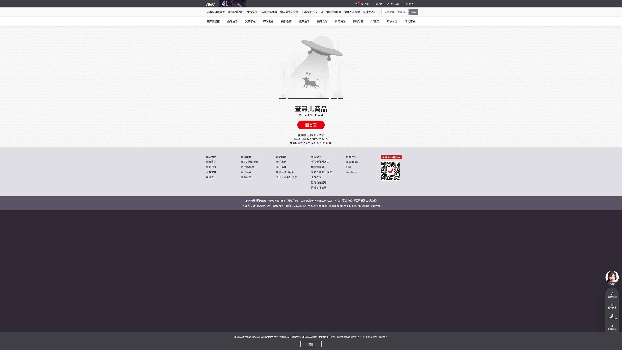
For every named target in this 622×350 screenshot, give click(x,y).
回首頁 (311, 125)
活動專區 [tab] (410, 21)
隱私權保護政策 (320, 161)
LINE (349, 167)
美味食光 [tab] (322, 21)
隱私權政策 (378, 337)
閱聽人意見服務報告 (322, 172)
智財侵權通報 (319, 182)
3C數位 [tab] (375, 21)
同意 (311, 344)
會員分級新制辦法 (286, 177)
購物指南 (281, 167)
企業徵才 (211, 172)
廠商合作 (211, 167)
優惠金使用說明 (285, 172)
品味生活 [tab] (232, 21)
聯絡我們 (246, 177)
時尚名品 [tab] (268, 21)
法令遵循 (316, 177)
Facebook (352, 161)
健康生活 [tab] (304, 21)
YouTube (351, 172)
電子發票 (246, 172)
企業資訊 (211, 161)
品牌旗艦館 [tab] (213, 21)
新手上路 (281, 161)
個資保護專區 (319, 167)
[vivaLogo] (211, 3)
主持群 (210, 177)
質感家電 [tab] (250, 21)
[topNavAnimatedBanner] (232, 3)
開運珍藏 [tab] (358, 21)
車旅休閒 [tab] (392, 21)
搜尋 (413, 12)
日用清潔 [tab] (340, 21)
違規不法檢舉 (319, 187)
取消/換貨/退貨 (250, 161)
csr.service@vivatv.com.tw (316, 200)
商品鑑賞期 (247, 167)
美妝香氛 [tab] (286, 21)
